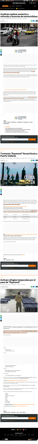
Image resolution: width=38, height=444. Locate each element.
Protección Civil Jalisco (7, 412)
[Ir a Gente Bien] (12, 0)
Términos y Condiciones (11, 420)
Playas (18, 412)
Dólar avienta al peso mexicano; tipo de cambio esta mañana (16, 206)
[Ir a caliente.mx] (24, 0)
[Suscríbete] (33, 0)
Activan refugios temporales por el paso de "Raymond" (13, 128)
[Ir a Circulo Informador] (7, 0)
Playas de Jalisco (13, 412)
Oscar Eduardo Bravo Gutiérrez (4, 286)
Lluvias (20, 412)
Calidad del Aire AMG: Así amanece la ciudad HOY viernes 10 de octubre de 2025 (17, 129)
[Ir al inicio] (11, 3)
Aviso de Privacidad (15, 440)
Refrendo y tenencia (6, 123)
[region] (19, 442)
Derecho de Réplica (18, 440)
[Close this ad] (37, 440)
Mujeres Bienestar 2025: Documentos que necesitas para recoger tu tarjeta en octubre (21, 234)
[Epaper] (28, 0)
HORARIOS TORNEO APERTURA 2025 (9, 8)
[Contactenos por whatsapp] (35, 3)
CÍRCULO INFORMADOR (21, 8)
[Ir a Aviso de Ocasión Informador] (3, 0)
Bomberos (24, 412)
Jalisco (1, 151)
